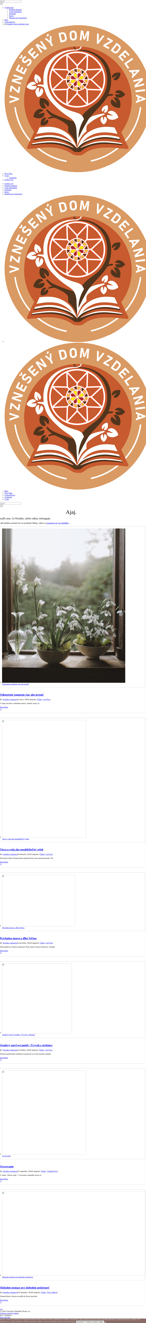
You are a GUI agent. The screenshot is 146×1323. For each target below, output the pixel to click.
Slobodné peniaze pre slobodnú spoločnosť (17, 1277)
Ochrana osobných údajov (9, 1313)
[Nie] (105, 1322)
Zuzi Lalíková (52, 1292)
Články (39, 699)
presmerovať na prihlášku (58, 523)
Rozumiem (80, 1322)
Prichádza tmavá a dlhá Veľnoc (13, 928)
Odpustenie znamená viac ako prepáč (15, 684)
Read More (4, 707)
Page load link (5, 1317)
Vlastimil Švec (52, 1171)
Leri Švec (46, 699)
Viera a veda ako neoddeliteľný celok (15, 839)
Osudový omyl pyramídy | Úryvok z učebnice (18, 1035)
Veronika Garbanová (10, 699)
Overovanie (6, 1156)
